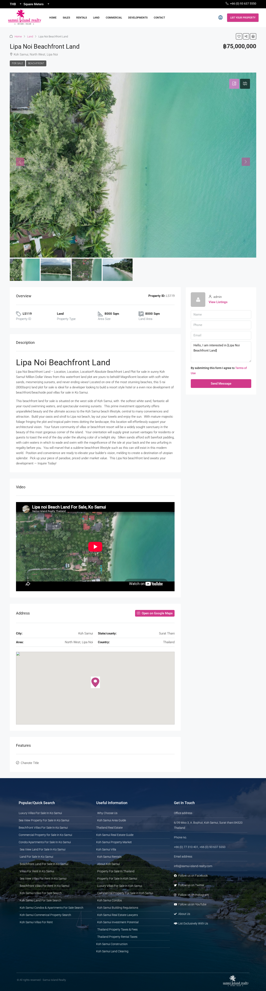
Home (53, 17)
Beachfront (36, 63)
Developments (138, 17)
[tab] (234, 84)
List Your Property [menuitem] (242, 17)
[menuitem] (220, 17)
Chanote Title (30, 763)
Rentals (81, 17)
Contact (159, 17)
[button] (239, 36)
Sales (66, 17)
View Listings (218, 302)
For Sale (17, 63)
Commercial (114, 17)
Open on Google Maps (157, 613)
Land (96, 17)
